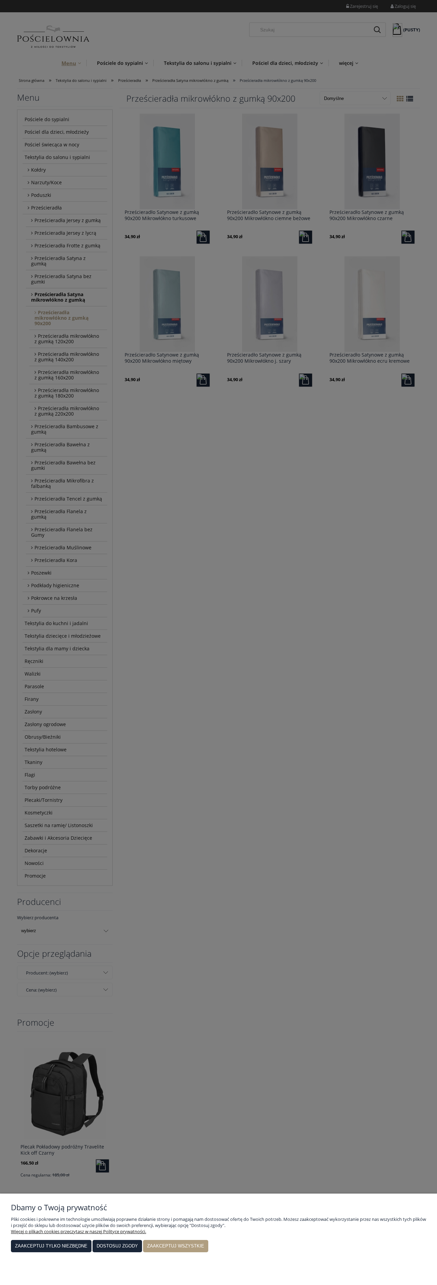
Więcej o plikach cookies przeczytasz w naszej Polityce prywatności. (78, 1231)
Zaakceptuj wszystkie (175, 1245)
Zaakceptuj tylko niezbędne (51, 1245)
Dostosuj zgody (117, 1245)
